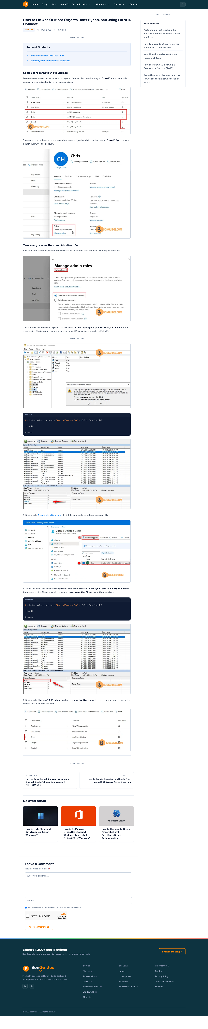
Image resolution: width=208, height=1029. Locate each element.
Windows (101, 4)
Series (117, 4)
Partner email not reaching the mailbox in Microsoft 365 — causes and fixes (161, 33)
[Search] (183, 4)
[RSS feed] (31, 986)
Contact (134, 4)
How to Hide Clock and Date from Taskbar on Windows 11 (38, 832)
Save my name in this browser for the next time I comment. (54, 907)
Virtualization (79, 4)
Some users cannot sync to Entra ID (46, 55)
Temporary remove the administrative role (49, 60)
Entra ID (29, 30)
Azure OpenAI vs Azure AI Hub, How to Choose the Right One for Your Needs (162, 79)
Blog (44, 4)
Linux (53, 4)
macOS (64, 4)
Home (35, 4)
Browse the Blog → (172, 951)
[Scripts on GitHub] (25, 986)
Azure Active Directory (49, 515)
